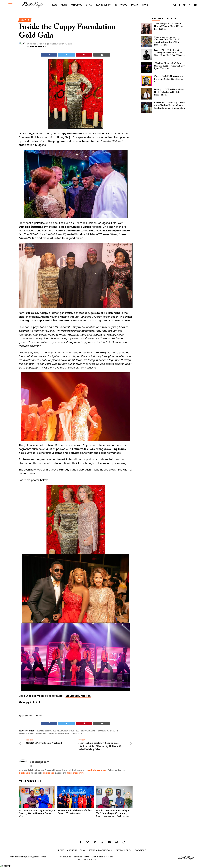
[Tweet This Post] (66, 55)
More (145, 4)
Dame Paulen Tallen (108, 731)
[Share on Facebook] (49, 55)
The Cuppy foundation (70, 733)
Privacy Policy (123, 850)
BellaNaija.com (38, 46)
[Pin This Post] (84, 55)
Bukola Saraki (89, 731)
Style (89, 4)
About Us (72, 850)
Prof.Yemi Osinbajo (47, 733)
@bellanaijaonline (76, 773)
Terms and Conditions (100, 850)
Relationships (103, 4)
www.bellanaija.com (96, 770)
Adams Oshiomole (46, 731)
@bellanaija (24, 773)
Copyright (140, 850)
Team (82, 850)
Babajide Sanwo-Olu (68, 731)
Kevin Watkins (27, 733)
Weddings (76, 4)
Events (134, 4)
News (54, 4)
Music (64, 4)
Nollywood (120, 4)
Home (61, 850)
